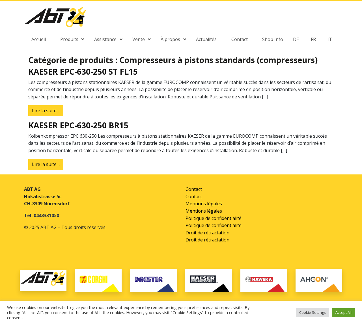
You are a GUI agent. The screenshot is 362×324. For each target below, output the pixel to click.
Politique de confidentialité (214, 218)
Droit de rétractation (207, 233)
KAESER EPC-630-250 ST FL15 (83, 71)
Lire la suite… (47, 110)
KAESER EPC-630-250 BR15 (78, 125)
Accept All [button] (343, 312)
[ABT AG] (55, 19)
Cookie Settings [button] (312, 312)
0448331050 (46, 215)
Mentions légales (204, 203)
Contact (194, 189)
